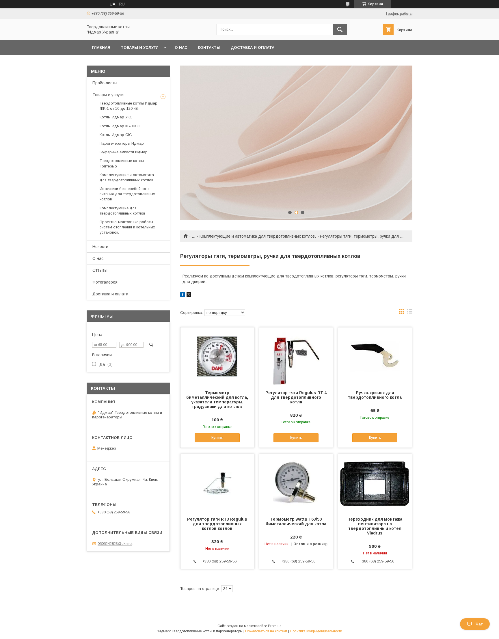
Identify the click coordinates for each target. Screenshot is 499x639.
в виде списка (409, 313)
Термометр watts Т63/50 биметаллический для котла (296, 521)
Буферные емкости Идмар (124, 152)
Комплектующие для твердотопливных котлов (122, 210)
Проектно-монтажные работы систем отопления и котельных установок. (127, 227)
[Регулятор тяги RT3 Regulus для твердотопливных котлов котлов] (217, 483)
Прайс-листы (104, 83)
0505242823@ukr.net (115, 543)
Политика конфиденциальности (316, 631)
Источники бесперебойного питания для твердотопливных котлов (127, 194)
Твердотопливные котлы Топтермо (122, 163)
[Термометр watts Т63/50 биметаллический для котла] (296, 483)
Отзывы (99, 270)
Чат (479, 624)
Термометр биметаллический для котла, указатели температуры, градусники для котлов (217, 399)
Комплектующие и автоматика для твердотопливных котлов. (258, 236)
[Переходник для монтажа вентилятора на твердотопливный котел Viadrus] (375, 483)
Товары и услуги (140, 47)
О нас (181, 47)
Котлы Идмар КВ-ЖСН (120, 126)
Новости (100, 246)
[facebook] (182, 295)
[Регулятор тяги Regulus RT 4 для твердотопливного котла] (296, 356)
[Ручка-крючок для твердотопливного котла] (375, 356)
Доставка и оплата (252, 47)
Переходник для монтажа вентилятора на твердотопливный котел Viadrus (374, 526)
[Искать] (340, 29)
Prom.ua (275, 626)
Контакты (209, 47)
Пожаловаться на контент (266, 631)
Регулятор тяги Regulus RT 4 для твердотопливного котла (296, 397)
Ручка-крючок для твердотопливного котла (375, 395)
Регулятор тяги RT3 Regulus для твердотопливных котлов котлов (217, 524)
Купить (217, 438)
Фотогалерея (105, 282)
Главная (101, 47)
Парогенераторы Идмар (122, 143)
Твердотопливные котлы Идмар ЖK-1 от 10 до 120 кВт (128, 106)
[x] (189, 295)
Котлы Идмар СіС (116, 135)
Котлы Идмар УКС (116, 117)
